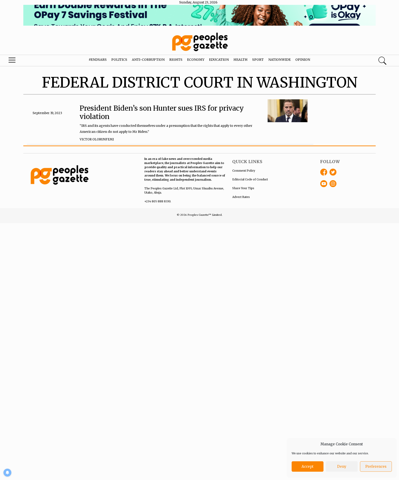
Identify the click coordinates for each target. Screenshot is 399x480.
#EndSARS (98, 60)
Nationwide (279, 60)
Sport (258, 60)
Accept (308, 466)
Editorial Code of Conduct (250, 179)
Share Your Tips (243, 188)
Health (240, 60)
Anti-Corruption (148, 60)
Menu (21, 61)
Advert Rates (241, 197)
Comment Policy (243, 170)
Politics (119, 60)
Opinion (302, 60)
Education (219, 60)
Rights (175, 60)
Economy (195, 60)
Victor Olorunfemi (97, 139)
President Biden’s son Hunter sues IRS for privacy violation (162, 112)
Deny (341, 466)
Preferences (376, 466)
